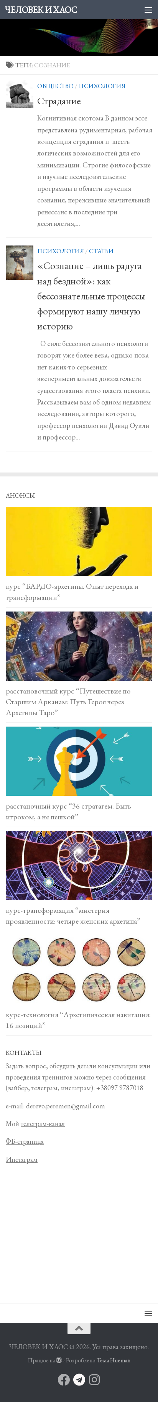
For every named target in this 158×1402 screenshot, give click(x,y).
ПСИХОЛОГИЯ (102, 86)
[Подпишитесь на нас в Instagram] (94, 1380)
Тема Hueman (113, 1360)
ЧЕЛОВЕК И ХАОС (41, 9)
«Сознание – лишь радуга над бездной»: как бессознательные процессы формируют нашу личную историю (91, 296)
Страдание (59, 100)
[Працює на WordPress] (59, 1360)
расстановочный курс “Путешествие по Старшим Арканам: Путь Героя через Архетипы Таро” (68, 701)
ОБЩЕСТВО (55, 86)
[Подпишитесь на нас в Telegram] (79, 1380)
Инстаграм (22, 1159)
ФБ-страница (25, 1141)
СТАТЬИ (101, 251)
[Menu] (148, 9)
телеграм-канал (43, 1123)
